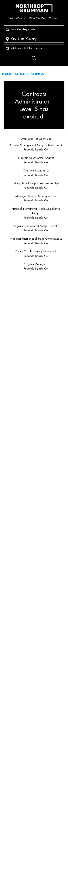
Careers (54, 18)
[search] (34, 58)
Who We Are (17, 18)
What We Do (37, 18)
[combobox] (34, 29)
